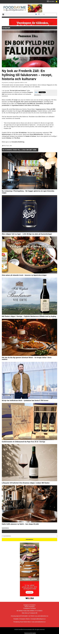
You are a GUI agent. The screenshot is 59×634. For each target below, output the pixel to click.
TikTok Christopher (29, 606)
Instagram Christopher (30, 605)
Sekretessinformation (30, 633)
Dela (36, 92)
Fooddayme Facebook (29, 608)
